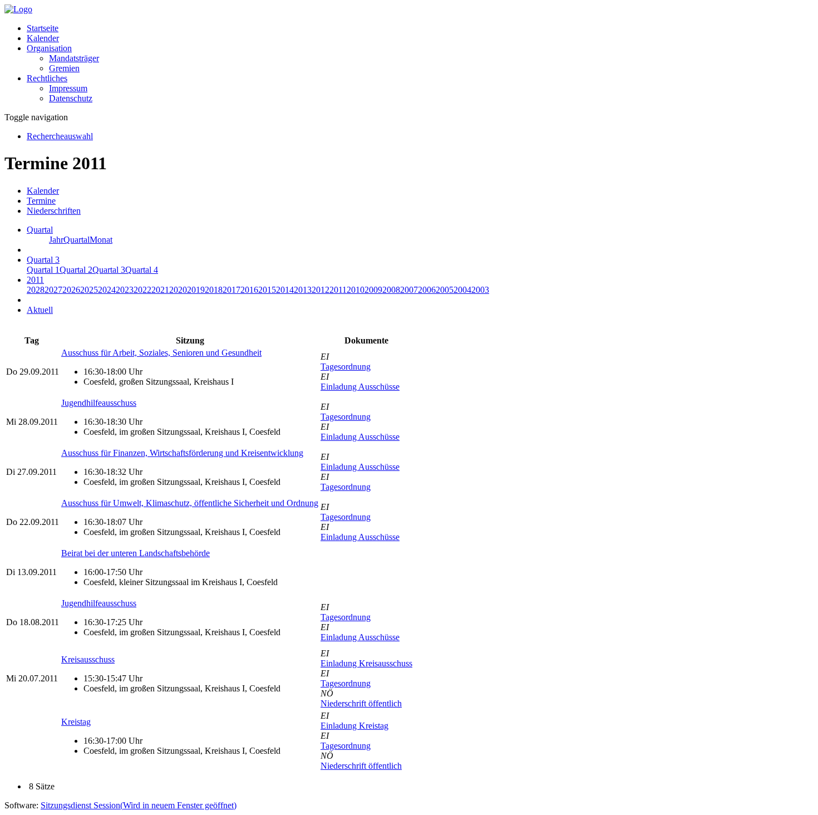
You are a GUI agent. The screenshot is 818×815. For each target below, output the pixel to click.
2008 (391, 289)
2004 (462, 289)
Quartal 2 (76, 269)
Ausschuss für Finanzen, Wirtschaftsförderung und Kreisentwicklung (182, 453)
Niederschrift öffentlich (361, 703)
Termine (41, 200)
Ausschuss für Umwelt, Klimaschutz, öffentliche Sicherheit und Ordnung (189, 503)
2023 (125, 289)
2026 (71, 289)
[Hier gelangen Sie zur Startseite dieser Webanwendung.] (18, 9)
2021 (160, 289)
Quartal (76, 239)
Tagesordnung (346, 366)
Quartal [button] (40, 229)
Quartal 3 (108, 269)
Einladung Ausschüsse (360, 386)
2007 (409, 289)
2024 (107, 289)
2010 (355, 289)
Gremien (64, 68)
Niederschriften (54, 210)
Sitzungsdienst (138, 805)
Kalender (43, 38)
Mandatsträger (74, 58)
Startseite (42, 28)
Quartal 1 (43, 269)
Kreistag (76, 721)
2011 (338, 289)
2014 (285, 289)
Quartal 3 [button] (43, 259)
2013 (303, 289)
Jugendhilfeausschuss (98, 403)
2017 (231, 289)
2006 (427, 289)
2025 (89, 289)
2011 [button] (35, 279)
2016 (249, 289)
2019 (196, 289)
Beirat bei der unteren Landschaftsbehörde (135, 553)
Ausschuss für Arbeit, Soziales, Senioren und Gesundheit (161, 352)
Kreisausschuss (88, 659)
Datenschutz (70, 98)
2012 (320, 289)
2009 (373, 289)
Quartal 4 (141, 269)
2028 (36, 289)
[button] (49, 48)
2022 (142, 289)
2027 (53, 289)
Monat (101, 239)
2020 (178, 289)
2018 (214, 289)
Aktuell (40, 310)
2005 (445, 289)
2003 (480, 289)
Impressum (68, 88)
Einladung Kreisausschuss (366, 663)
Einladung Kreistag (354, 725)
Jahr (56, 239)
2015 (267, 289)
